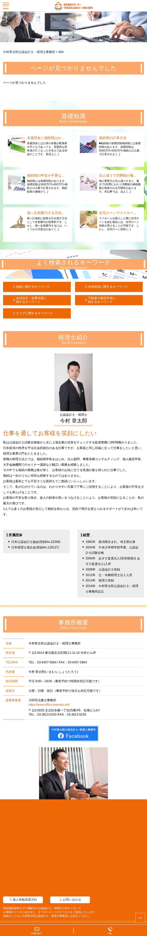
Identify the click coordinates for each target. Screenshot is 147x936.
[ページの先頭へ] (140, 917)
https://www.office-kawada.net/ (49, 704)
